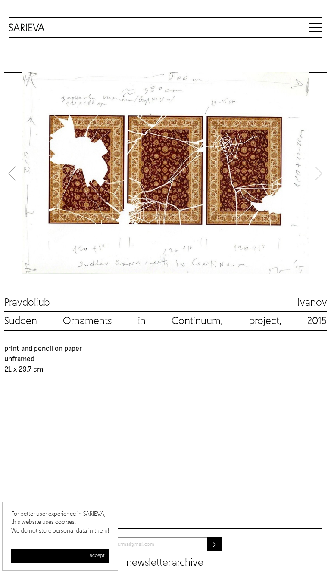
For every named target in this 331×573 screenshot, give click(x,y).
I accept (60, 555)
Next (318, 173)
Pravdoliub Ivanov (165, 302)
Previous (13, 173)
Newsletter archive (164, 563)
